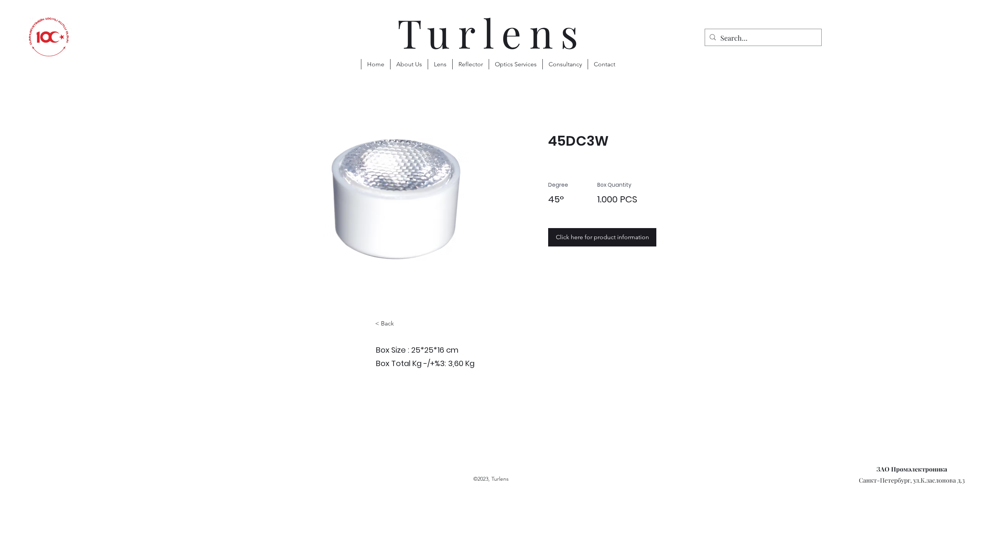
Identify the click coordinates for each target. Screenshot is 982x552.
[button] (440, 64)
